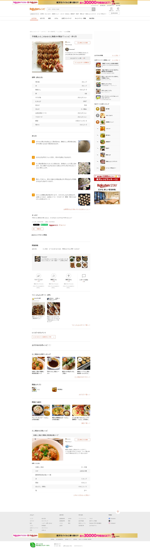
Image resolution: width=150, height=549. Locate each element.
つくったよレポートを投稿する (82, 62)
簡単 (69, 521)
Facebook (113, 518)
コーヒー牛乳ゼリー (101, 14)
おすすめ (34, 18)
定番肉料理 (62, 518)
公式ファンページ (66, 18)
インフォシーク (94, 5)
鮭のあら (67, 14)
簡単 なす (82, 14)
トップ (31, 518)
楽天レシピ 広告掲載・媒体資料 (85, 539)
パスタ (61, 523)
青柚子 (77, 14)
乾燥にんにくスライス (91, 14)
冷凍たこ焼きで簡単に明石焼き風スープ (45, 435)
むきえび (38, 101)
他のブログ (63, 225)
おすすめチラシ (110, 5)
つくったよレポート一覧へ (80, 325)
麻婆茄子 (73, 14)
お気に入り (111, 10)
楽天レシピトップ (34, 31)
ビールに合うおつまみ (55, 249)
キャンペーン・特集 (80, 18)
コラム (56, 18)
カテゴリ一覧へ (84, 394)
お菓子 (61, 525)
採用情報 (75, 539)
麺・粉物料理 (51, 31)
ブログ (91, 518)
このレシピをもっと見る (81, 495)
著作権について (68, 539)
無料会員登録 (115, 13)
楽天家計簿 (102, 5)
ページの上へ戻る (118, 512)
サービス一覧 (57, 545)
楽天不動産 (81, 521)
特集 (31, 530)
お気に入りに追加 (83, 42)
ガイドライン (45, 528)
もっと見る (115, 55)
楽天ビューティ (82, 523)
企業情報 (52, 539)
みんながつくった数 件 (77, 58)
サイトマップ (45, 521)
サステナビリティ (78, 545)
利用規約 (44, 525)
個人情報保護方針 (59, 539)
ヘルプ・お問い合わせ (47, 523)
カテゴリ (42, 18)
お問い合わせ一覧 (67, 545)
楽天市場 (118, 5)
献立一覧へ (85, 423)
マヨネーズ (38, 117)
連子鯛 (42, 14)
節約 (69, 523)
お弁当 (69, 518)
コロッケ (62, 14)
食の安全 (91, 18)
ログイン (118, 10)
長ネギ (37, 105)
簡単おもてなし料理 (67, 249)
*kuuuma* (44, 257)
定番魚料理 (62, 521)
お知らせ (44, 530)
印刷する (39, 229)
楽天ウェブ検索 (93, 521)
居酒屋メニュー (55, 14)
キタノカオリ (48, 14)
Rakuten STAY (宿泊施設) (95, 523)
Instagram (113, 523)
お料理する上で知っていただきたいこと (76, 209)
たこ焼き (59, 31)
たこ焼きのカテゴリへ (82, 377)
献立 (49, 18)
